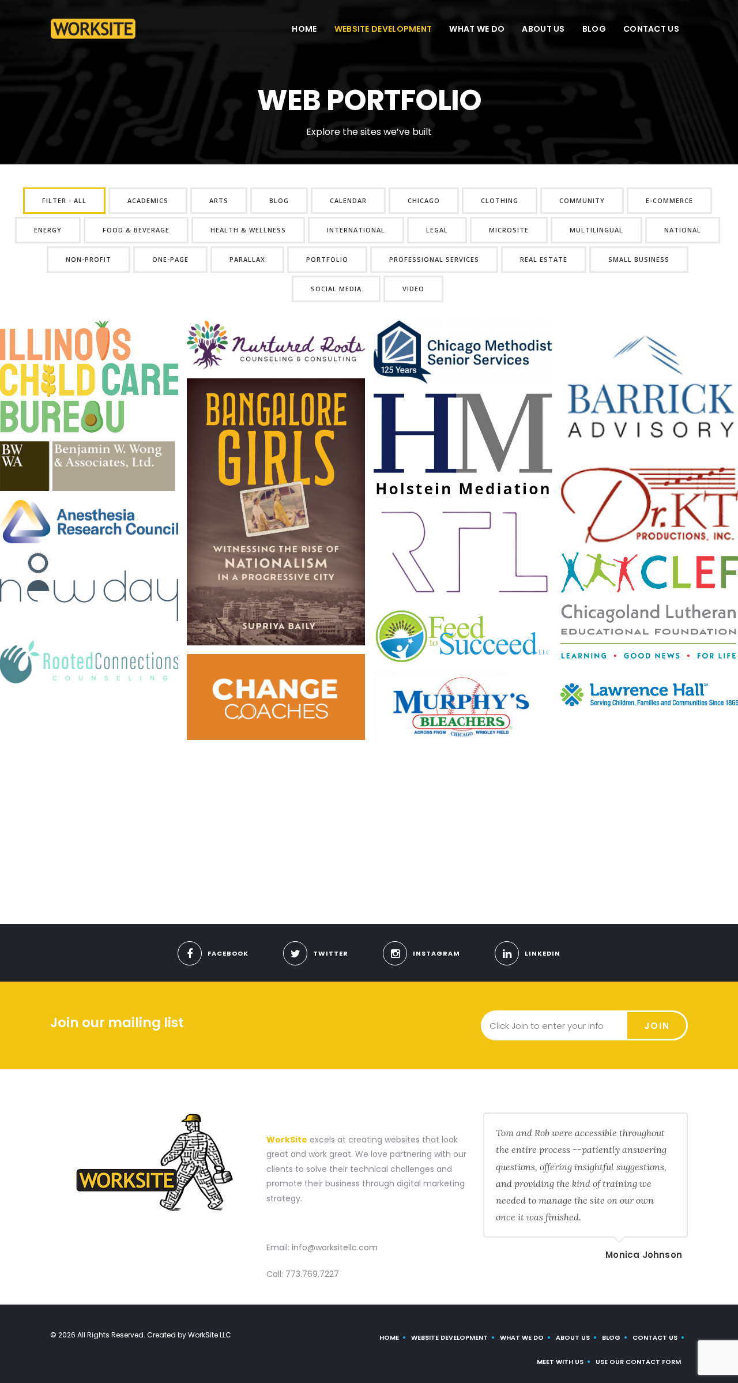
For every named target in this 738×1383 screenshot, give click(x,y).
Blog (594, 29)
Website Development (383, 29)
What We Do (476, 29)
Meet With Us (560, 1361)
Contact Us (651, 29)
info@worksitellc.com (335, 1247)
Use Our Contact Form (638, 1361)
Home (304, 29)
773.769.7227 (312, 1274)
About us (543, 29)
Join (657, 1026)
